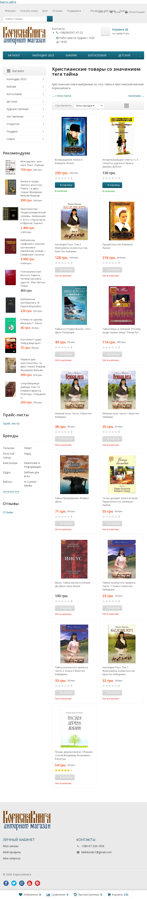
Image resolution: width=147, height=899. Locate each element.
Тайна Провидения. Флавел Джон (72, 499)
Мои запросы (11, 858)
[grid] (126, 105)
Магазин (10, 10)
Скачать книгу (29, 10)
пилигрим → (136, 96)
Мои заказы (10, 846)
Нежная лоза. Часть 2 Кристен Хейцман (73, 415)
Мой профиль (12, 852)
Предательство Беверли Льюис (117, 246)
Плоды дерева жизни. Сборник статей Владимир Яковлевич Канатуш (74, 755)
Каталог (14, 55)
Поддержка (74, 10)
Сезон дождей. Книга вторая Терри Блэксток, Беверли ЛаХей (119, 501)
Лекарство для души (102, 10)
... (140, 55)
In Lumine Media (30, 483)
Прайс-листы (11, 423)
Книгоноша (10, 463)
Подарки (12, 131)
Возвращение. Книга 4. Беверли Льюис (69, 161)
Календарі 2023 (43, 55)
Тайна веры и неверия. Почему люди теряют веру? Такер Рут (121, 330)
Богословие (97, 55)
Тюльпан (8, 448)
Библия (71, 55)
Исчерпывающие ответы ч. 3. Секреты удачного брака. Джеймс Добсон (120, 163)
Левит (28, 448)
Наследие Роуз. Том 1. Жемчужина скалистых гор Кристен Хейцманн (118, 671)
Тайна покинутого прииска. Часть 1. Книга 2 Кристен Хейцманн (119, 586)
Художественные (18, 109)
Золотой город (8, 455)
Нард (27, 453)
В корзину (66, 185)
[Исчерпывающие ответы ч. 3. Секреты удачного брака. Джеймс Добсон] (121, 136)
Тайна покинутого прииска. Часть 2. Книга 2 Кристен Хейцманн (71, 671)
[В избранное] (92, 185)
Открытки (13, 124)
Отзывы (57, 10)
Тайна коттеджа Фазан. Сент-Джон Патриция (73, 330)
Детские (124, 55)
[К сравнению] (86, 185)
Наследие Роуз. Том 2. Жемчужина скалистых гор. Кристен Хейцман (71, 248)
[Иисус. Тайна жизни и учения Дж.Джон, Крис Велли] (74, 559)
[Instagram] (22, 883)
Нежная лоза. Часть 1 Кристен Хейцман (120, 415)
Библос (7, 482)
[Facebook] (6, 883)
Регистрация (137, 12)
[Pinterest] (37, 883)
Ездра (6, 472)
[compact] (138, 105)
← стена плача (61, 96)
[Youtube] (29, 883)
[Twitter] (14, 883)
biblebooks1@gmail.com (96, 852)
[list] (132, 105)
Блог (45, 10)
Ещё (122, 10)
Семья (11, 139)
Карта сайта (8, 2)
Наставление (15, 116)
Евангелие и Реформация (32, 465)
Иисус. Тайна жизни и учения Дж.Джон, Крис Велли (72, 584)
